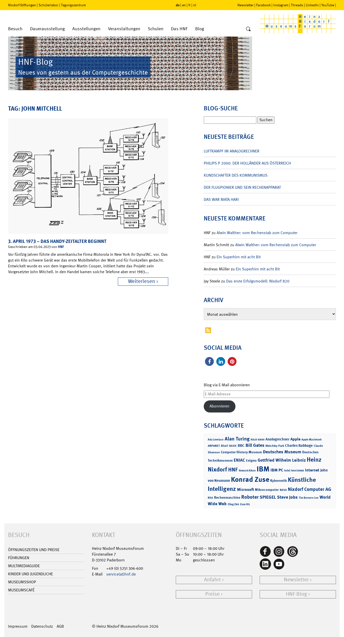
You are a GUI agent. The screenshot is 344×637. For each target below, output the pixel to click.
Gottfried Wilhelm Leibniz (282, 460)
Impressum (17, 626)
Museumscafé (21, 590)
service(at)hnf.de (121, 574)
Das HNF (179, 29)
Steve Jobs (287, 497)
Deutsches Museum (282, 452)
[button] (209, 361)
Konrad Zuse (250, 479)
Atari (224, 445)
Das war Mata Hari (221, 199)
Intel (287, 470)
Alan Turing (237, 438)
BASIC (233, 446)
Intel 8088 (297, 470)
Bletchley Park (274, 446)
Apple (295, 439)
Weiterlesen (141, 281)
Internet (312, 470)
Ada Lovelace (216, 439)
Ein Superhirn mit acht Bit (239, 257)
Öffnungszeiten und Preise (33, 549)
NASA (283, 490)
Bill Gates (255, 445)
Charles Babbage (299, 445)
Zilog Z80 (233, 504)
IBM (263, 469)
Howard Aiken (247, 470)
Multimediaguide (24, 565)
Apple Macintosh (311, 439)
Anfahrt (212, 579)
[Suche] (248, 29)
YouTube (327, 5)
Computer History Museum (241, 452)
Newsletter (245, 5)
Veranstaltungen (124, 29)
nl (194, 5)
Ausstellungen (86, 29)
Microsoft (245, 489)
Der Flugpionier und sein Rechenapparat (242, 187)
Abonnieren (219, 406)
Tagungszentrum (73, 5)
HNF (61, 246)
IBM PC (276, 470)
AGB (60, 626)
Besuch (15, 29)
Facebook (263, 5)
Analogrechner (277, 439)
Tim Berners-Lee (309, 498)
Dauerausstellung (47, 29)
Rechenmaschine (227, 497)
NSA (210, 498)
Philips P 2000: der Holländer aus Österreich (247, 163)
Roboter (250, 497)
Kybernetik (278, 480)
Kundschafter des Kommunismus (235, 175)
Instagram (280, 5)
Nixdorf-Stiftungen (22, 5)
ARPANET (214, 446)
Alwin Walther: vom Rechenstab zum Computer (257, 232)
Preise (212, 594)
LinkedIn (312, 5)
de (178, 5)
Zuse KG (245, 504)
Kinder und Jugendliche (30, 574)
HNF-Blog (296, 594)
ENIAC (239, 460)
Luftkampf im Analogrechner (231, 151)
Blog (199, 29)
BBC (241, 445)
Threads (297, 5)
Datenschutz (42, 626)
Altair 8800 (257, 439)
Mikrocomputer (267, 489)
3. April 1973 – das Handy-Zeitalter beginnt (57, 241)
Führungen (18, 557)
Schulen (155, 29)
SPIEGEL (268, 497)
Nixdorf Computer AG (309, 489)
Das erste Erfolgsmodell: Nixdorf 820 (257, 281)
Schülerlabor (48, 5)
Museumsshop (22, 582)
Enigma (251, 460)
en (184, 5)
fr (189, 5)
